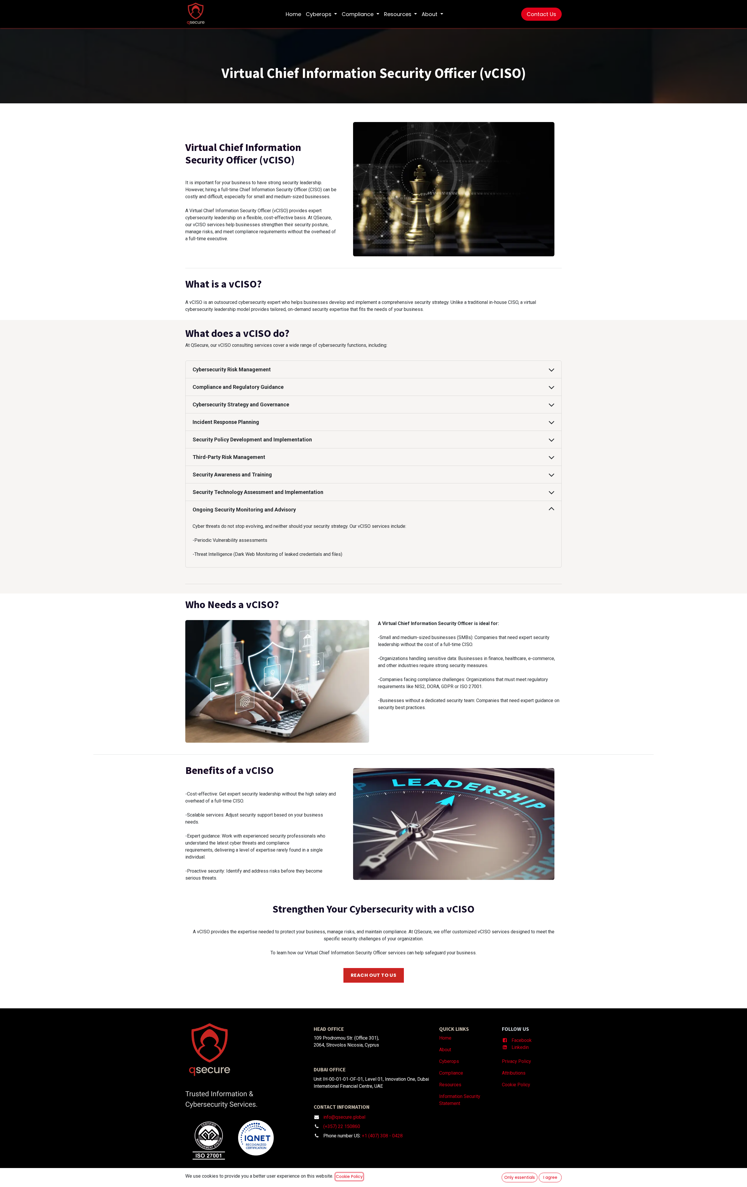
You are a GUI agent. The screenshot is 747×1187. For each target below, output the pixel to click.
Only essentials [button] (519, 1177)
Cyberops (449, 1061)
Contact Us (541, 14)
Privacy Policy (516, 1061)
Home (445, 1038)
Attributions (514, 1073)
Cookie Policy (516, 1084)
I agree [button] (550, 1177)
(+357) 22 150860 (341, 1126)
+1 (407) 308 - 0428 (382, 1136)
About (445, 1049)
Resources (450, 1084)
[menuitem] (293, 14)
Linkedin (520, 1047)
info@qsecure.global (344, 1117)
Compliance (451, 1073)
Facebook (522, 1040)
